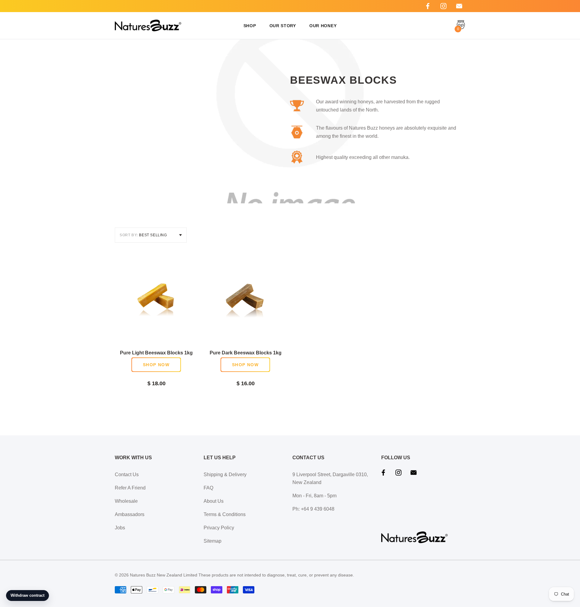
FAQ (208, 487)
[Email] (459, 6)
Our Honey (323, 25)
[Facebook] (428, 6)
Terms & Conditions (225, 514)
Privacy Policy (219, 527)
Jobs (120, 527)
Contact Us (127, 474)
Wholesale (126, 501)
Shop (249, 25)
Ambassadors (129, 514)
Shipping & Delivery (225, 474)
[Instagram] (443, 6)
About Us (214, 501)
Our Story (282, 25)
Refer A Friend (130, 487)
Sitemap (212, 541)
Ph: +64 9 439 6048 (313, 509)
